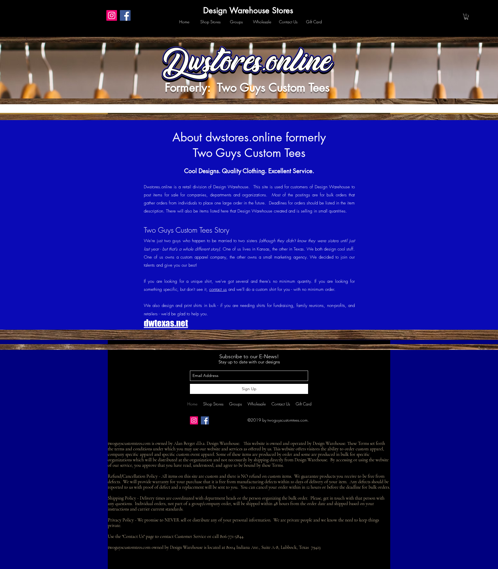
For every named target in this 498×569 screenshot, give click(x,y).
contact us (218, 289)
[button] (466, 17)
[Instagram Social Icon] (111, 15)
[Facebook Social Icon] (125, 15)
